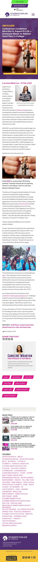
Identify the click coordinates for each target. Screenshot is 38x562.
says (3, 275)
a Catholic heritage (21, 110)
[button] (33, 15)
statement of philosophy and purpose (14, 296)
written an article (23, 204)
